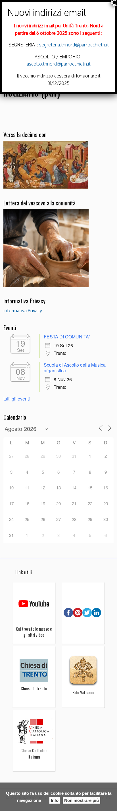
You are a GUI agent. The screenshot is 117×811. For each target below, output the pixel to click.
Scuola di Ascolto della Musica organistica (75, 367)
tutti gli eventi (16, 398)
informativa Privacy (22, 310)
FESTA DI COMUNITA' (67, 336)
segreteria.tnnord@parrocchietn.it (73, 45)
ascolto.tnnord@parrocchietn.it (59, 64)
